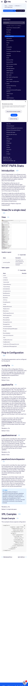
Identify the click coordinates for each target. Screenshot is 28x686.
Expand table (23, 254)
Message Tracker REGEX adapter (13, 25)
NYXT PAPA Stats (8, 7)
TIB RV (7, 95)
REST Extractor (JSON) (11, 64)
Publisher (8, 53)
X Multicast (8, 143)
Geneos (11, 5)
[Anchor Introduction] (17, 170)
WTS (7, 136)
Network (8, 34)
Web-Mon (8, 123)
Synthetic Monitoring (11, 85)
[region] (14, 111)
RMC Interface (9, 66)
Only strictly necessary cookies (14, 111)
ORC (7, 44)
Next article (21, 557)
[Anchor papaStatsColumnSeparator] (4, 461)
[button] (25, 683)
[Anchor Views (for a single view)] (4, 212)
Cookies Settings (13, 118)
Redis (7, 57)
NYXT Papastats (10, 36)
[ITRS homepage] (14, 1)
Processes (8, 49)
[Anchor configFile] (12, 365)
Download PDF (19, 10)
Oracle (7, 42)
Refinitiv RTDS (9, 59)
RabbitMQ (8, 55)
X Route (8, 147)
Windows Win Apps (10, 132)
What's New (5, 157)
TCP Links (8, 87)
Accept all (14, 115)
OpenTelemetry (9, 40)
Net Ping (8, 32)
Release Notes (6, 158)
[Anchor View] (8, 217)
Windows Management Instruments (14, 128)
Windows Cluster (10, 125)
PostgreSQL (9, 47)
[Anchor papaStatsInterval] (19, 435)
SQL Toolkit (9, 75)
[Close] (25, 101)
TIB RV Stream (9, 93)
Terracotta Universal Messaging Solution (13, 90)
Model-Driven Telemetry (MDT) (13, 27)
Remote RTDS (9, 62)
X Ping (7, 145)
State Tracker (9, 79)
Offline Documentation (8, 160)
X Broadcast (9, 138)
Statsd (7, 83)
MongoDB (8, 29)
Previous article (7, 557)
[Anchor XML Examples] (19, 514)
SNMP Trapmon (9, 72)
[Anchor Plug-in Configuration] (4, 355)
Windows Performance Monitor (13, 130)
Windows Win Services (11, 134)
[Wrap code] (24, 528)
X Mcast (8, 141)
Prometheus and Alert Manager (13, 51)
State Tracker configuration (12, 81)
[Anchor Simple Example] (17, 518)
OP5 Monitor (9, 38)
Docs (6, 5)
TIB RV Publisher (10, 98)
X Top (7, 151)
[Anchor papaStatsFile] (16, 384)
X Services (8, 149)
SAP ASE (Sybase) (10, 68)
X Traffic (8, 153)
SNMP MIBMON (9, 70)
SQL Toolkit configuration (12, 77)
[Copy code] (24, 526)
